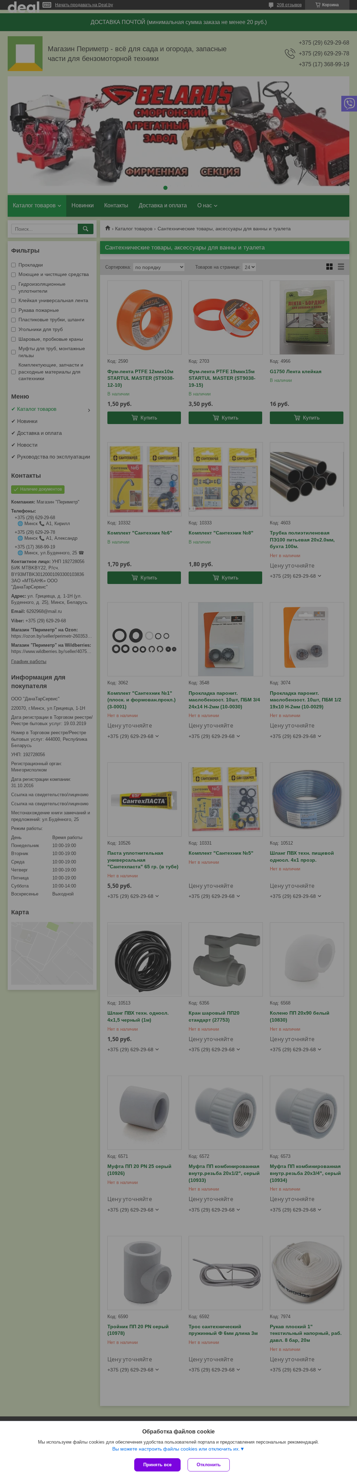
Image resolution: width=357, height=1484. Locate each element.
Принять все (157, 1464)
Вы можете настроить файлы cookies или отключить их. (176, 1449)
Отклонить (209, 1464)
